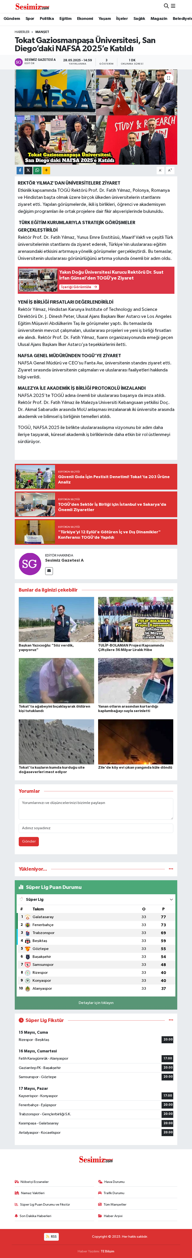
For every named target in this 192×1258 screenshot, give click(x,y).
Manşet (42, 32)
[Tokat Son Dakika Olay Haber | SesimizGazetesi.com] (32, 6)
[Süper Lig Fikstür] (171, 1020)
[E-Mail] (49, 571)
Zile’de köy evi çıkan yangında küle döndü (135, 767)
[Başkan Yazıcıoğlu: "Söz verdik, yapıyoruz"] (56, 620)
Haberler (22, 32)
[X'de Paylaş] (28, 171)
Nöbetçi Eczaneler (35, 1182)
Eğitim (65, 19)
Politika (47, 19)
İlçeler (122, 19)
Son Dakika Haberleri (35, 1216)
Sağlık (139, 19)
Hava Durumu (114, 1182)
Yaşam (105, 19)
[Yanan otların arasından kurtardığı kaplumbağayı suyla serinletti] (136, 681)
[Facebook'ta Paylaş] (20, 171)
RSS (53, 1236)
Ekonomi (85, 19)
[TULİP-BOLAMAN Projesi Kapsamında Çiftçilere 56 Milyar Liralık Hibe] (136, 620)
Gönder (29, 842)
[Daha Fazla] (46, 171)
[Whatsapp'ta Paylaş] (37, 171)
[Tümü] (171, 869)
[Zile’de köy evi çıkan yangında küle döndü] (136, 742)
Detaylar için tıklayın (96, 1003)
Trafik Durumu (113, 1193)
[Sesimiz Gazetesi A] (30, 564)
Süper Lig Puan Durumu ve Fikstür (45, 1204)
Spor (30, 19)
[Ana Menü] (173, 6)
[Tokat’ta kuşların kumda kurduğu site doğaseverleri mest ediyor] (56, 742)
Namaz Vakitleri (32, 1193)
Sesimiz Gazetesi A (64, 560)
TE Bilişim (107, 1251)
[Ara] (166, 6)
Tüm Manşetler (114, 1204)
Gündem (12, 19)
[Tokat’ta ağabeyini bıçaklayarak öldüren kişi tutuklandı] (56, 681)
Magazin (159, 19)
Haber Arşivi (113, 1216)
